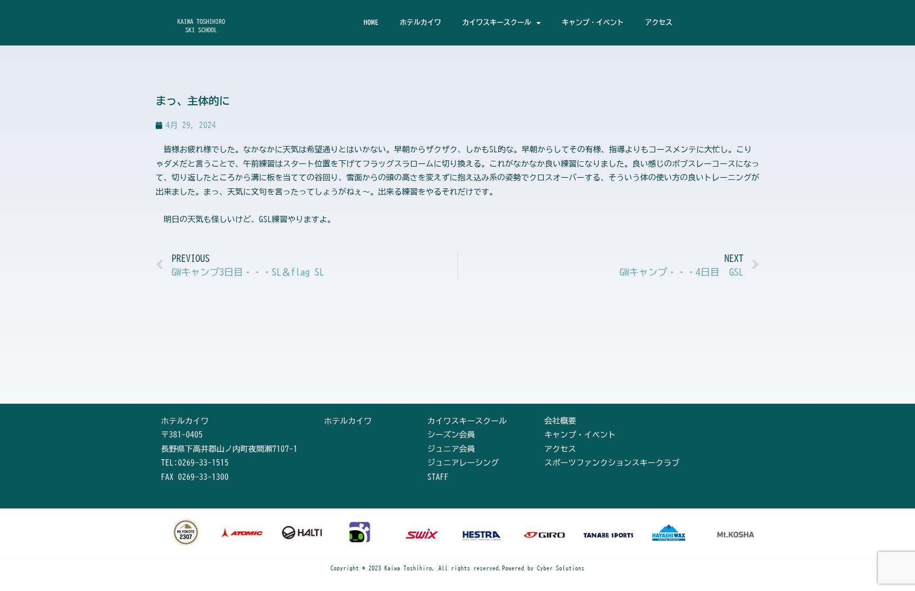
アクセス (658, 22)
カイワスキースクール (496, 22)
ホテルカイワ (420, 22)
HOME (371, 22)
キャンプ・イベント (593, 22)
